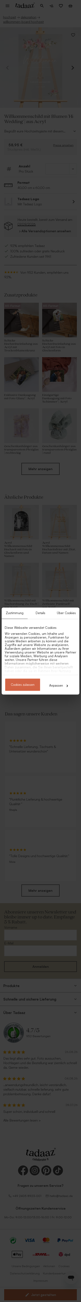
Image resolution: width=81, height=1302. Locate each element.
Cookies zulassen (22, 685)
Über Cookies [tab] (66, 613)
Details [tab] (40, 613)
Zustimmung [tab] (14, 613)
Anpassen (56, 685)
